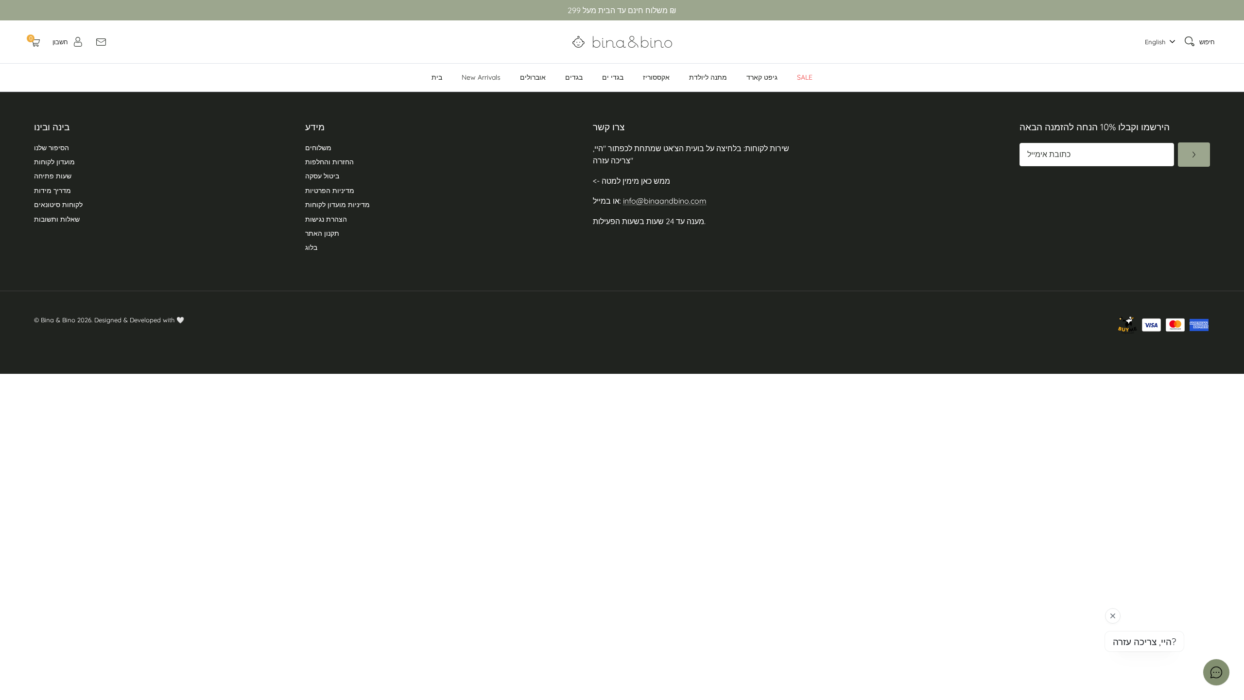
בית (437, 77)
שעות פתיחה (52, 176)
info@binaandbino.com (665, 201)
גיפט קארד (762, 77)
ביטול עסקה (322, 176)
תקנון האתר (322, 233)
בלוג (311, 247)
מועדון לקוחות (54, 162)
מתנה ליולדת (708, 77)
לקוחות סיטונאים (58, 204)
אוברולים (533, 77)
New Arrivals (481, 77)
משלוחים (318, 147)
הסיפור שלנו (51, 147)
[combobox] (1157, 42)
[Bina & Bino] (622, 42)
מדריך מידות (52, 190)
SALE (804, 77)
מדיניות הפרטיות (329, 190)
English (1155, 42)
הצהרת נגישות (326, 219)
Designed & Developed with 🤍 (139, 320)
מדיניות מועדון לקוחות (337, 204)
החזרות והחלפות (329, 162)
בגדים (574, 77)
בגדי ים (612, 77)
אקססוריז (656, 77)
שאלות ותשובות (57, 219)
